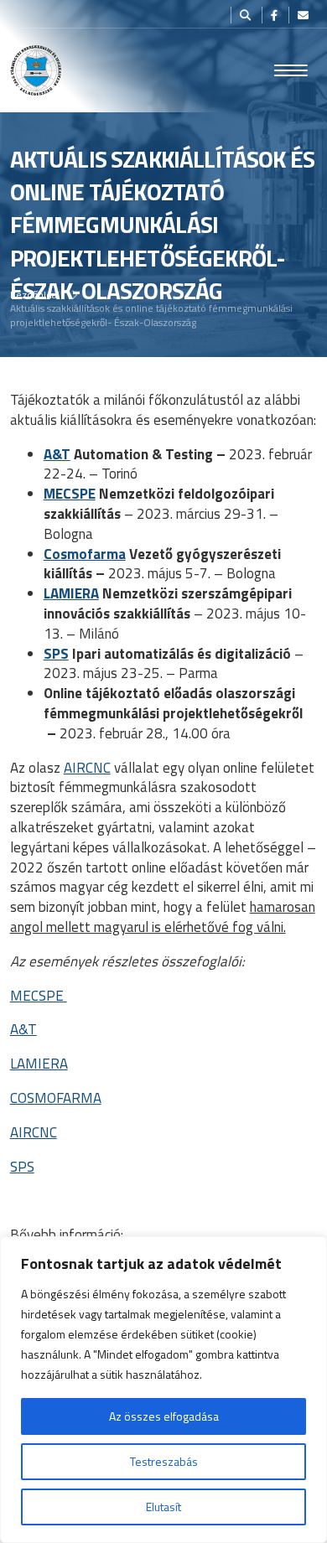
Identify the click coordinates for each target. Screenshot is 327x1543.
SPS (56, 654)
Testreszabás (164, 1461)
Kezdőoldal (35, 295)
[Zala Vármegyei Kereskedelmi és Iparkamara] (35, 70)
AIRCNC (87, 768)
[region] (163, 1389)
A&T (57, 454)
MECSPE (70, 494)
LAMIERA (71, 593)
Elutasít (163, 1506)
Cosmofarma (85, 554)
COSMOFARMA (55, 1098)
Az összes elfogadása (164, 1416)
